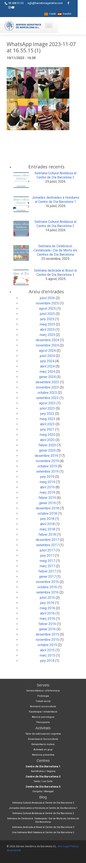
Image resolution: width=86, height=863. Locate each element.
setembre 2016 (47, 592)
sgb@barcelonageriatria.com (45, 3)
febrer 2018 (47, 535)
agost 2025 (47, 309)
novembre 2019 (47, 461)
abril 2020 (47, 440)
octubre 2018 (47, 513)
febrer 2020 (47, 445)
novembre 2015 (47, 640)
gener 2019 (47, 503)
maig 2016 (47, 608)
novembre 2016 (47, 582)
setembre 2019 (47, 471)
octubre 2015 (47, 645)
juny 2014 (47, 661)
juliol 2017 (47, 550)
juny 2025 (47, 319)
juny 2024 (47, 361)
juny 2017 (47, 556)
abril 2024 (47, 366)
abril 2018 (47, 524)
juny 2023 (47, 414)
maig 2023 (47, 419)
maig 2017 (47, 561)
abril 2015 (47, 650)
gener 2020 (47, 450)
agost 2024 (47, 351)
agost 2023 (47, 403)
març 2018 (47, 529)
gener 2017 (47, 577)
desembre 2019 (46, 456)
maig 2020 (47, 435)
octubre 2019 (47, 466)
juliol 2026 (47, 298)
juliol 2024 (47, 356)
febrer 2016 (47, 624)
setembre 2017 (47, 545)
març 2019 (47, 492)
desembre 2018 (47, 508)
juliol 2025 (47, 314)
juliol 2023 (47, 408)
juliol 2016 (47, 598)
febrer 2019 (47, 498)
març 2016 (47, 619)
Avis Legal (64, 846)
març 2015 (47, 655)
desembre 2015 (47, 634)
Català (52, 14)
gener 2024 (47, 377)
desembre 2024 (47, 340)
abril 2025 (47, 330)
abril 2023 (47, 424)
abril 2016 (47, 613)
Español (66, 14)
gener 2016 (47, 629)
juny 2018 (47, 519)
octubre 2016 (47, 587)
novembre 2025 (47, 303)
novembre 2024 (47, 345)
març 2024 (47, 372)
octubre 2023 (47, 393)
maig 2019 (47, 482)
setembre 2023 (47, 398)
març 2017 (47, 566)
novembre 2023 (47, 387)
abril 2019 (47, 487)
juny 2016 (47, 603)
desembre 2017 (47, 540)
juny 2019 (47, 477)
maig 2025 (47, 324)
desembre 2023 (47, 382)
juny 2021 (47, 429)
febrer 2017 (47, 571)
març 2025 (47, 335)
